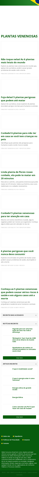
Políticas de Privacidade (11, 440)
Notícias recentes (10, 324)
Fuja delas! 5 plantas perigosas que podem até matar (18, 99)
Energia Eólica (17, 397)
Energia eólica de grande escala (21, 389)
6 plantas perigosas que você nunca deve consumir (17, 252)
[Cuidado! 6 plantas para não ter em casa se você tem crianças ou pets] (19, 122)
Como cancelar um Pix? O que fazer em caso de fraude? (23, 407)
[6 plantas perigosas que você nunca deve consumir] (19, 240)
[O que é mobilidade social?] (7, 371)
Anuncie (27, 440)
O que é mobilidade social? (22, 369)
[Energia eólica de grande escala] (7, 390)
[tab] (19, 315)
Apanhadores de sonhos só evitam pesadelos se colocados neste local (24, 349)
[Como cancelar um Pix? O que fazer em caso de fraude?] (7, 409)
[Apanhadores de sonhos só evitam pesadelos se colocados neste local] (7, 350)
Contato (6, 443)
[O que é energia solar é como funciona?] (7, 381)
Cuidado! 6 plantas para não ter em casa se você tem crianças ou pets (19, 136)
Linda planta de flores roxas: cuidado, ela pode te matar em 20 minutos (18, 175)
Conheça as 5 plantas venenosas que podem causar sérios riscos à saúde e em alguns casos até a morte (19, 293)
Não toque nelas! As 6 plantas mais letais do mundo (17, 61)
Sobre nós (6, 436)
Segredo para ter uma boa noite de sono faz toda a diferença (22, 330)
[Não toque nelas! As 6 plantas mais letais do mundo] (19, 48)
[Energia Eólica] (7, 399)
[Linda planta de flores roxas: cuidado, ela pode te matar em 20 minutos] (19, 161)
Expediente (18, 436)
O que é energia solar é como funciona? (23, 379)
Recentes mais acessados (13, 315)
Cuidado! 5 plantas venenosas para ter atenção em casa (17, 214)
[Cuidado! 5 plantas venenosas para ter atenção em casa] (19, 202)
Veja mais (19, 358)
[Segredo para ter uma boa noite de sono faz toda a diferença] (7, 331)
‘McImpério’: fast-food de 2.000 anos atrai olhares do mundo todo (24, 340)
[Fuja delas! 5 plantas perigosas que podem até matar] (19, 86)
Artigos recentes (10, 364)
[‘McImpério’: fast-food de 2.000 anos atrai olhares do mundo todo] (7, 340)
